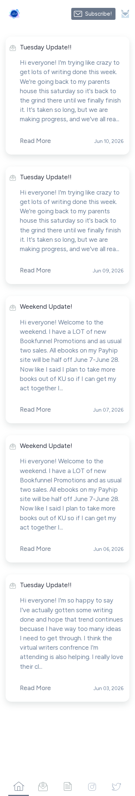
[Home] (18, 786)
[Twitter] (116, 786)
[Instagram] (92, 786)
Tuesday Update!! (46, 47)
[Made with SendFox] (125, 13)
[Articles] (67, 786)
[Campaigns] (43, 786)
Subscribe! (98, 13)
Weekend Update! (46, 306)
